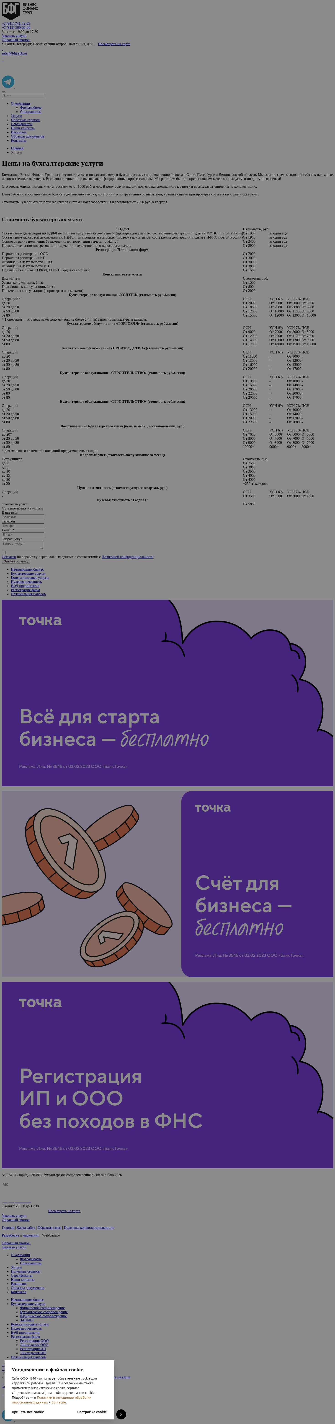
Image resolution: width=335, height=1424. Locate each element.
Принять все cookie (28, 1412)
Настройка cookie (92, 1412)
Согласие (59, 1402)
